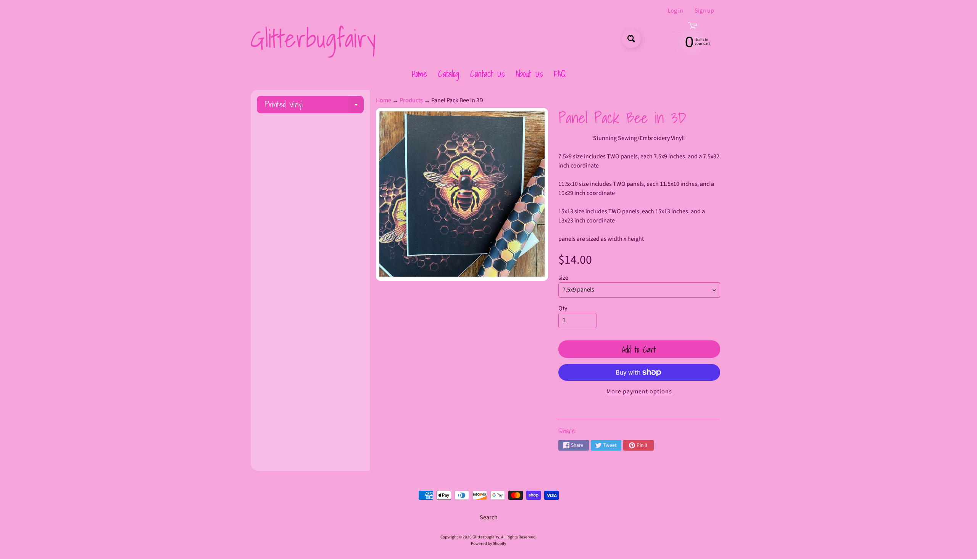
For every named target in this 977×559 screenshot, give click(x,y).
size (563, 278)
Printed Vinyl (314, 105)
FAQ (560, 73)
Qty (562, 308)
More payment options (639, 391)
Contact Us (487, 73)
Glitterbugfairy (313, 38)
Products (411, 100)
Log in (675, 11)
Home (419, 73)
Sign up (704, 11)
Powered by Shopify (488, 543)
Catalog (448, 73)
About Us (529, 73)
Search (489, 517)
